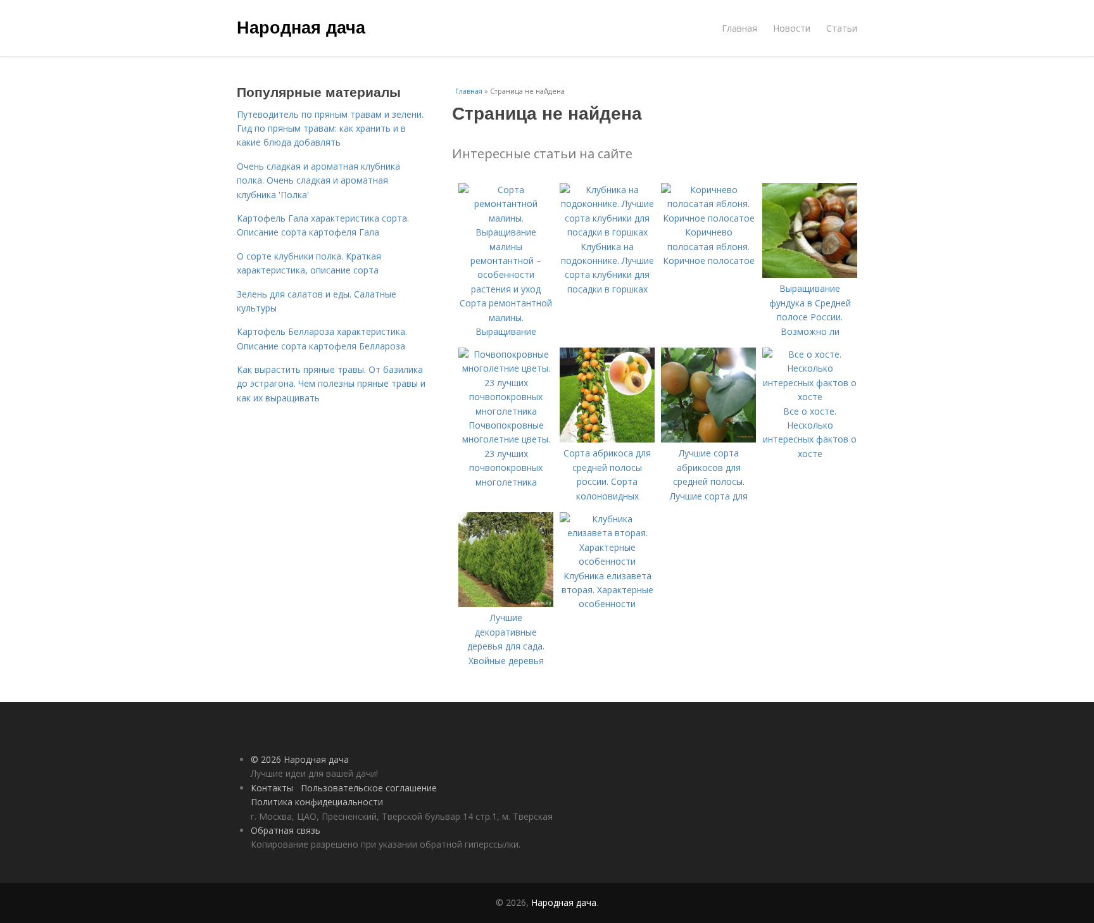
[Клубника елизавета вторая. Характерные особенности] (607, 561)
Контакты (272, 788)
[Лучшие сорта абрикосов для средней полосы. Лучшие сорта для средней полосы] (708, 439)
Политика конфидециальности (317, 802)
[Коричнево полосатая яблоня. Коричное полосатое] (708, 218)
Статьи (841, 28)
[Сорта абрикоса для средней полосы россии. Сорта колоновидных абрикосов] (607, 439)
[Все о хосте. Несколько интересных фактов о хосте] (809, 397)
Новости (791, 28)
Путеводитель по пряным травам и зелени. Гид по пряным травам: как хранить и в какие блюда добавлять (330, 128)
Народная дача (301, 27)
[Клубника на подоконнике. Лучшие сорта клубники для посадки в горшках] (607, 232)
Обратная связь (285, 830)
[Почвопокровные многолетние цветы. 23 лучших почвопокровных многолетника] (505, 411)
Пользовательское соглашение (369, 788)
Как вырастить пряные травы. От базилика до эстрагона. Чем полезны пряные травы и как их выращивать (331, 383)
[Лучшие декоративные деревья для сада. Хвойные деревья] (505, 604)
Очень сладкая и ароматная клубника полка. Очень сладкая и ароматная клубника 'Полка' (318, 180)
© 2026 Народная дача (300, 759)
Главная (739, 28)
